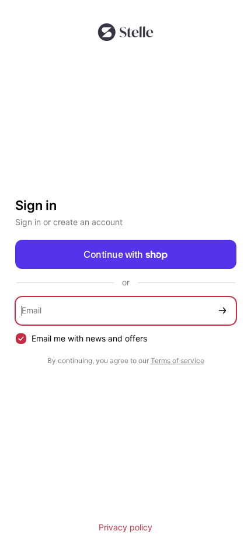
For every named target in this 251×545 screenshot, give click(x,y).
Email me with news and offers (89, 338)
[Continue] (222, 311)
